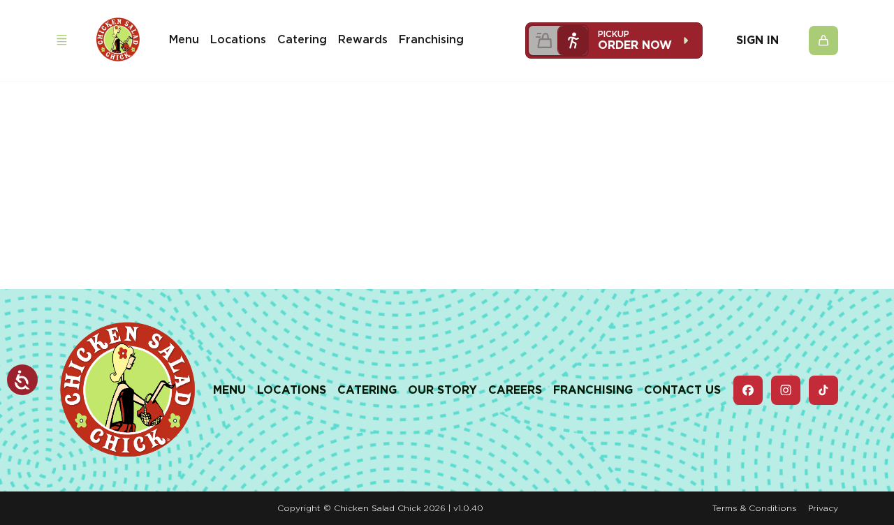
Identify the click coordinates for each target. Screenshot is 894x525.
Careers (515, 390)
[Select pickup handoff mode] (572, 40)
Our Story (442, 390)
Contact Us (682, 390)
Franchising (431, 39)
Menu (184, 39)
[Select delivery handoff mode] (543, 40)
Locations (238, 39)
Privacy (823, 508)
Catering (302, 39)
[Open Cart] (823, 40)
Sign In (757, 40)
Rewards (363, 39)
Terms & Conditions (754, 508)
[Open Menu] (61, 40)
